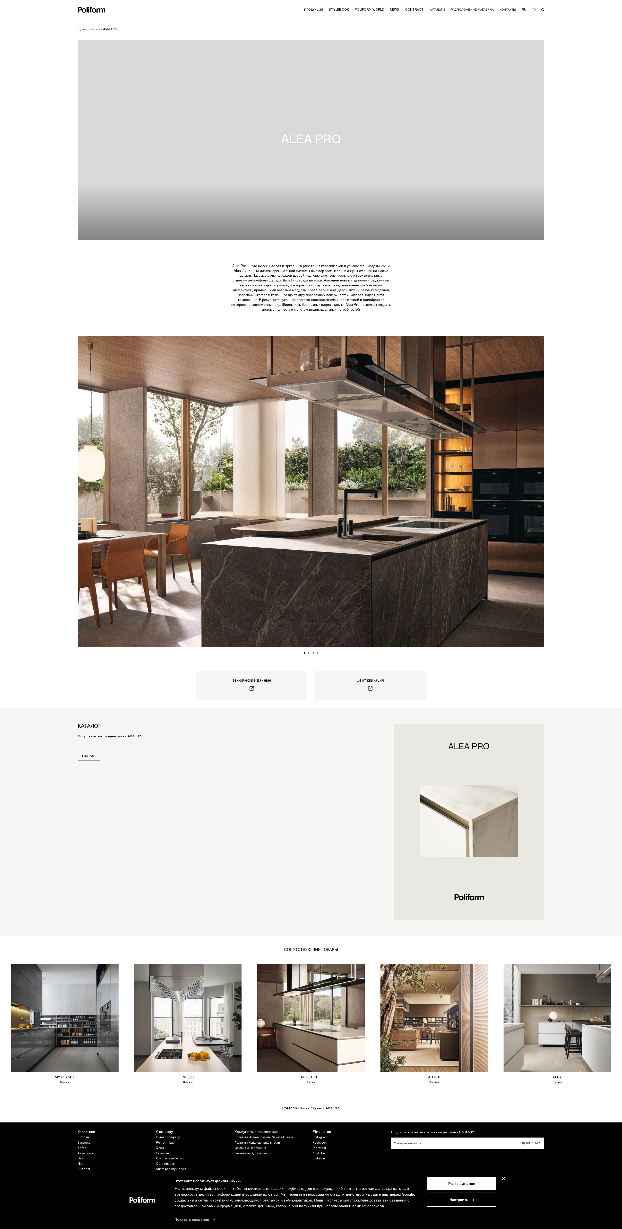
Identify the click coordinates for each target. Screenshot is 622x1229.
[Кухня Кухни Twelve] (188, 1018)
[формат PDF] (469, 821)
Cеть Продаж (165, 1163)
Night (82, 1163)
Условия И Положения (250, 1148)
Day (80, 1158)
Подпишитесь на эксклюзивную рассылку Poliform (433, 1132)
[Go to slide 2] (309, 653)
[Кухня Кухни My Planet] (65, 1018)
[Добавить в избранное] (534, 9)
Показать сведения (191, 1219)
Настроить (458, 1199)
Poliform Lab (165, 1142)
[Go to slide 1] (304, 653)
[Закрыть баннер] (503, 1178)
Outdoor (84, 1169)
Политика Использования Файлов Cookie (263, 1137)
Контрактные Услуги (170, 1158)
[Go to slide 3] (313, 653)
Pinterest (319, 1148)
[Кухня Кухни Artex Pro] (311, 1018)
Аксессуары (86, 1153)
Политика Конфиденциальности (257, 1142)
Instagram (320, 1137)
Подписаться (529, 1143)
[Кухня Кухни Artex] (434, 1018)
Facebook (320, 1142)
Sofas (82, 1148)
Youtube (319, 1153)
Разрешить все (461, 1184)
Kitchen (83, 1137)
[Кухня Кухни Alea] (557, 1018)
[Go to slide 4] (317, 653)
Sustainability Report (171, 1169)
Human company (168, 1137)
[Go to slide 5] (321, 652)
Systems (84, 1142)
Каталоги (162, 1153)
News (160, 1148)
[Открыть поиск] (542, 9)
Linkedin (319, 1158)
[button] (111, 971)
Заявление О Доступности (253, 1153)
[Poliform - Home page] (91, 10)
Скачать (88, 756)
